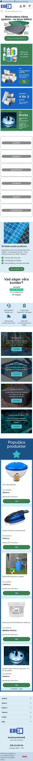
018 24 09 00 (16, 745)
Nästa (20, 689)
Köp (16, 501)
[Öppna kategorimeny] (24, 6)
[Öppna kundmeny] (20, 6)
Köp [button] (16, 547)
